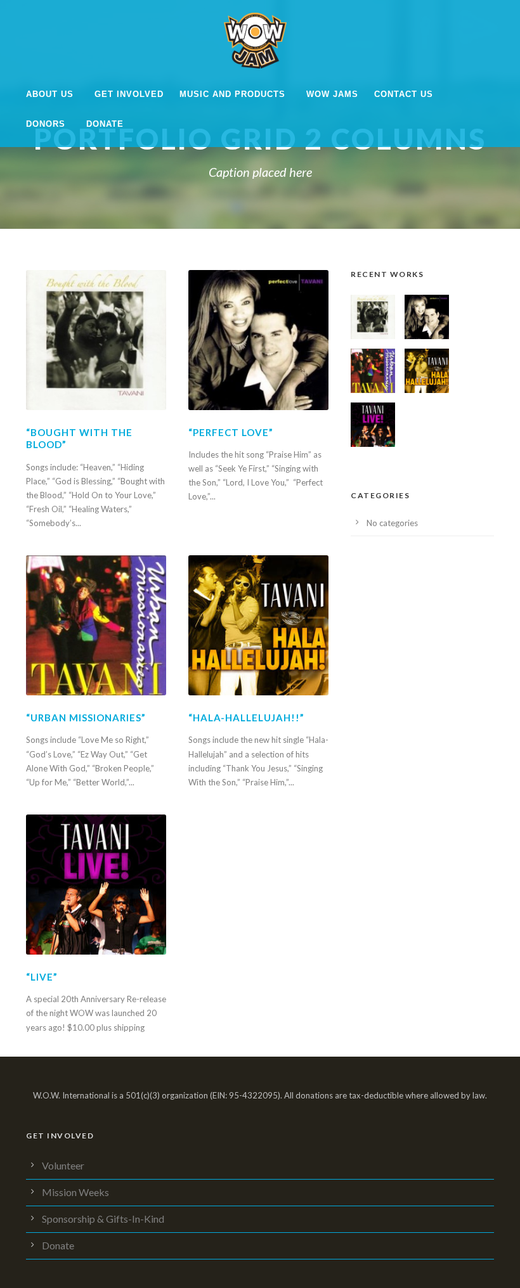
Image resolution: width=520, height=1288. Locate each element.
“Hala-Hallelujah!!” (246, 717)
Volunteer (63, 1165)
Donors (45, 124)
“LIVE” (42, 976)
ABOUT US (50, 94)
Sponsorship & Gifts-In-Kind (103, 1219)
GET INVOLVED (129, 94)
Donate (105, 124)
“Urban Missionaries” (86, 717)
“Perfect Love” (230, 432)
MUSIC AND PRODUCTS (232, 94)
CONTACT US (403, 94)
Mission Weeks (75, 1192)
